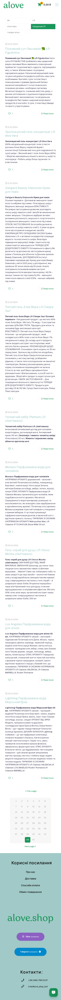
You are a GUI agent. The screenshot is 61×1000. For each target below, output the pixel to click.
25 (16, 823)
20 (22, 818)
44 (33, 840)
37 (16, 834)
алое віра (11, 26)
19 (16, 818)
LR (34, 20)
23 (39, 818)
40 (33, 834)
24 (45, 818)
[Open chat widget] (53, 992)
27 (27, 823)
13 (16, 812)
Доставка (30, 878)
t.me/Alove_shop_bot (38, 987)
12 (45, 807)
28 (33, 823)
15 (28, 812)
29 (39, 823)
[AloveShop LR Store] (13, 5)
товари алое (13, 32)
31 (16, 829)
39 (27, 834)
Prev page (31, 791)
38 (22, 834)
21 (28, 818)
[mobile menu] (56, 4)
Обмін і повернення (30, 892)
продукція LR (39, 26)
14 (22, 812)
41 (39, 834)
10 (33, 807)
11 (39, 807)
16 (33, 812)
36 (45, 829)
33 (27, 829)
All (8, 20)
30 (45, 823)
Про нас (30, 872)
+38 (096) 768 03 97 (38, 980)
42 (45, 834)
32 (22, 829)
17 (39, 812)
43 (27, 840)
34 (33, 829)
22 (33, 818)
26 (22, 823)
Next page (29, 846)
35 (39, 829)
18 (45, 812)
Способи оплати (30, 885)
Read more (48, 114)
